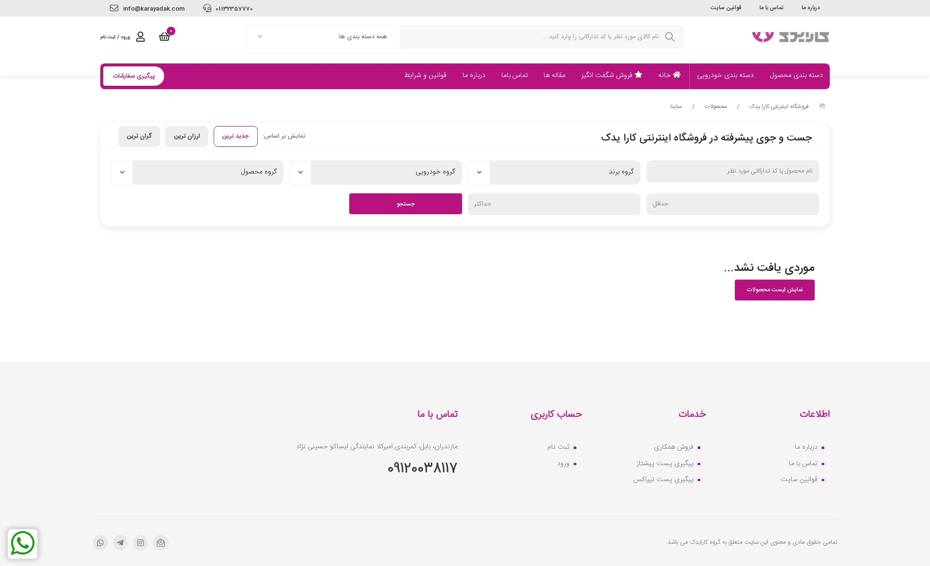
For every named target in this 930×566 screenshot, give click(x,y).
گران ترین (139, 136)
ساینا (676, 107)
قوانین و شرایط (425, 75)
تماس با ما (771, 8)
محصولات (715, 107)
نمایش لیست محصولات (774, 290)
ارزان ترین (187, 136)
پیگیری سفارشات (134, 76)
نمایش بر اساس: (284, 136)
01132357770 (233, 9)
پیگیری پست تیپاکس (663, 480)
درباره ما (811, 8)
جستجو (406, 204)
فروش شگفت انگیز (608, 75)
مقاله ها (554, 75)
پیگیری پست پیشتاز (665, 464)
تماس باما (514, 75)
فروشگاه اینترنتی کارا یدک (779, 107)
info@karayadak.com (153, 9)
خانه (665, 75)
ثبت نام (558, 447)
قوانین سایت (726, 8)
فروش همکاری (674, 447)
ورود (563, 464)
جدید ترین (235, 136)
